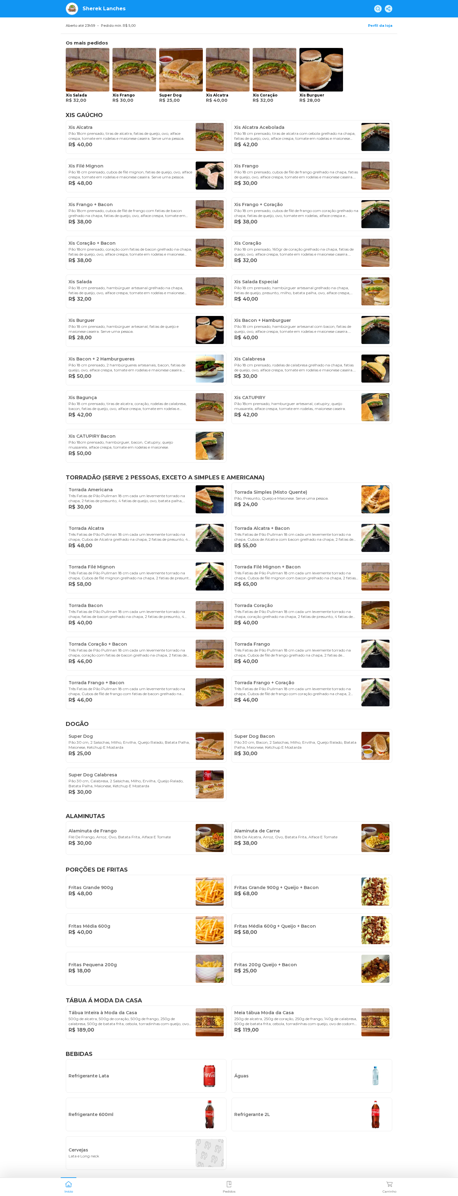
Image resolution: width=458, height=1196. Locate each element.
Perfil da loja (380, 25)
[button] (68, 1186)
